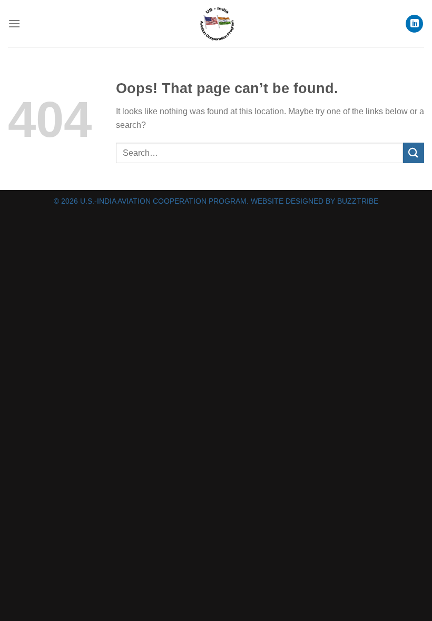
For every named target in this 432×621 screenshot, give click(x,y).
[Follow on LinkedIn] (414, 24)
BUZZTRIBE (357, 201)
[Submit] (413, 153)
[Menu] (14, 23)
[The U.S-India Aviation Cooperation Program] (216, 24)
